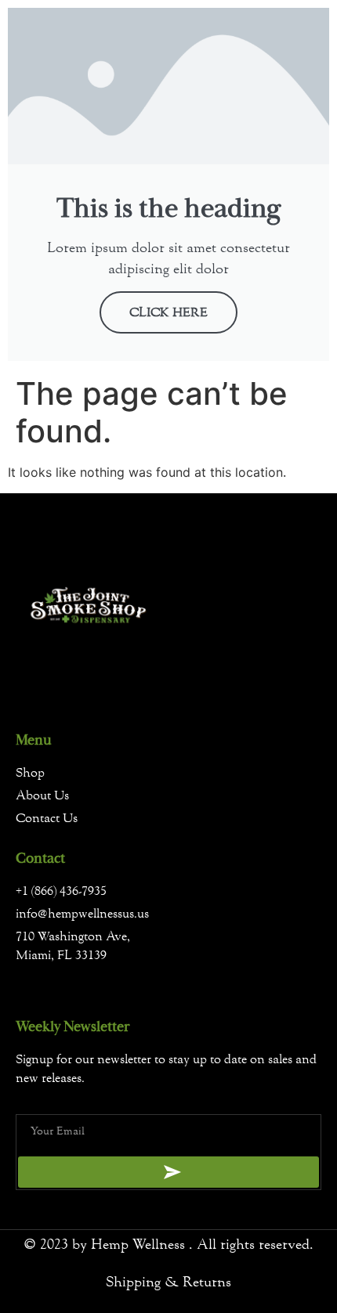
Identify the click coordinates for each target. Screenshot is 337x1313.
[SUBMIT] (168, 1172)
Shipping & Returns (168, 1282)
